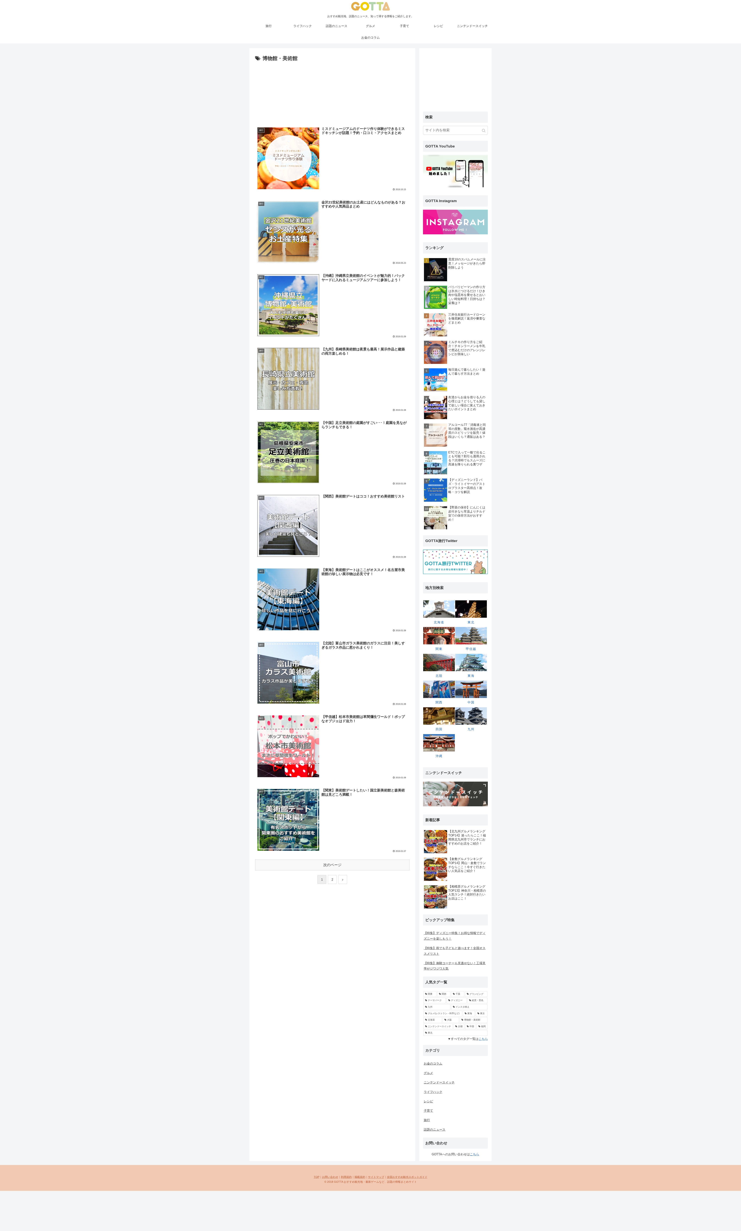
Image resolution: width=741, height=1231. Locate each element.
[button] (484, 130)
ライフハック (433, 1092)
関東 (439, 649)
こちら (483, 1038)
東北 (471, 622)
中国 (471, 702)
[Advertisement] (332, 92)
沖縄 (439, 756)
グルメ (428, 1073)
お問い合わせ (330, 1176)
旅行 (427, 1120)
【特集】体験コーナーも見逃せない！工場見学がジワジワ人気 (455, 966)
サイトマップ (376, 1176)
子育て (428, 1110)
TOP (316, 1176)
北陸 (439, 675)
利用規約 (346, 1176)
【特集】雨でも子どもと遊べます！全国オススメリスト (455, 950)
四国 (439, 729)
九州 (471, 729)
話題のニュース (434, 1129)
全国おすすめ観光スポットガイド (407, 1176)
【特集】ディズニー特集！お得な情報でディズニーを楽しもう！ (455, 935)
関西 (439, 702)
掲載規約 (359, 1176)
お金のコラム (433, 1063)
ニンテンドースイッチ (439, 1082)
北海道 (439, 622)
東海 (471, 675)
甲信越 (471, 649)
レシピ (428, 1101)
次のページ (332, 865)
